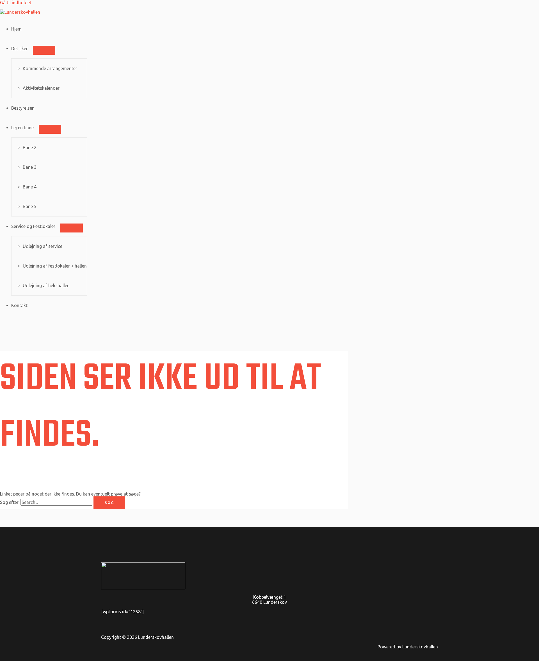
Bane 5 (29, 206)
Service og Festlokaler (33, 226)
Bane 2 (29, 147)
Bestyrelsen (23, 107)
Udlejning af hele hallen (46, 285)
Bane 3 (29, 167)
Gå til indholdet (15, 2)
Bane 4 (29, 186)
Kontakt (19, 305)
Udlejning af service (42, 246)
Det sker (19, 48)
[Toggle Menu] (44, 50)
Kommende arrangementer (50, 68)
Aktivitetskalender (41, 88)
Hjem (16, 28)
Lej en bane (22, 127)
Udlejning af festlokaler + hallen (55, 265)
